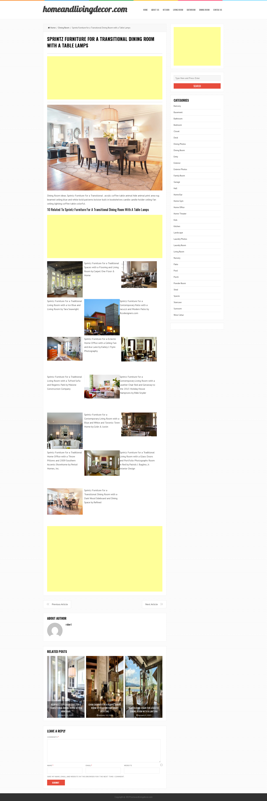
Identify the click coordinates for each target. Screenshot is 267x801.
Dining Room (204, 9)
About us (155, 9)
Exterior (177, 163)
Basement (178, 112)
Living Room (178, 9)
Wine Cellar (179, 315)
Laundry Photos (180, 239)
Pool (176, 270)
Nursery (177, 258)
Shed (176, 289)
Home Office (179, 207)
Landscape (178, 232)
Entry (176, 156)
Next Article (151, 604)
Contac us (217, 9)
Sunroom (178, 308)
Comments (53, 737)
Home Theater (180, 213)
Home (145, 9)
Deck (176, 137)
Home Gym (178, 201)
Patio (176, 264)
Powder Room (180, 283)
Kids (175, 220)
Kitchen (166, 9)
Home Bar (178, 194)
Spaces (177, 296)
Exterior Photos (180, 169)
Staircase (178, 302)
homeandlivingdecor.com (85, 8)
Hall (175, 188)
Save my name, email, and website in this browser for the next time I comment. (85, 776)
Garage (177, 182)
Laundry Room (180, 245)
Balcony (177, 106)
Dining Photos (180, 144)
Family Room (179, 175)
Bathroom (191, 9)
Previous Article (60, 604)
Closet (176, 131)
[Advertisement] (104, 77)
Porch (176, 277)
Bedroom (178, 125)
